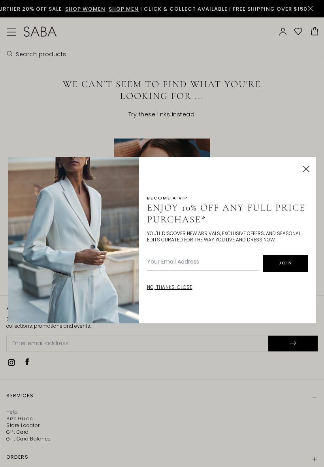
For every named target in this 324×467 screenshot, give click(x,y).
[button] (306, 169)
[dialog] (162, 233)
